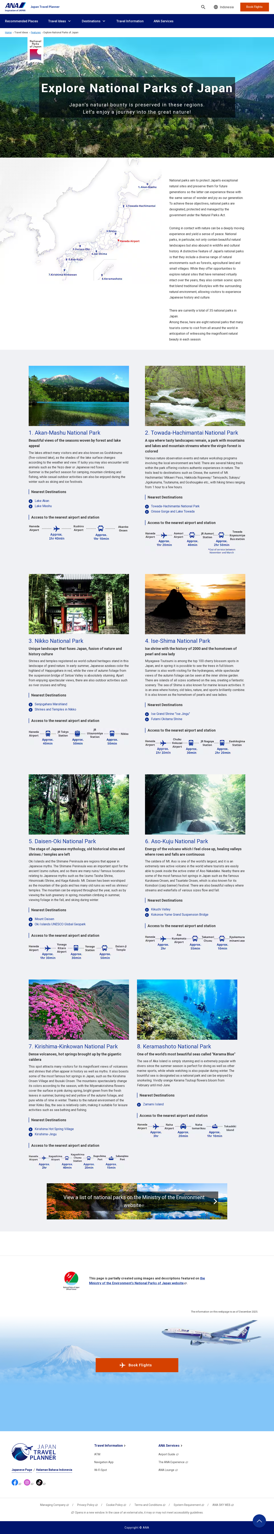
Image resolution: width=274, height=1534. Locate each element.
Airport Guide (166, 1454)
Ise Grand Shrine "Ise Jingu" (170, 714)
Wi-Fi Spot (100, 1470)
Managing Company (53, 1504)
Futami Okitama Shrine (166, 719)
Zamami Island (153, 1104)
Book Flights (140, 1365)
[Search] (203, 7)
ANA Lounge (166, 1470)
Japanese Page (22, 1469)
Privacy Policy (85, 1504)
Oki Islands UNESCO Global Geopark (60, 924)
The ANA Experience (171, 1462)
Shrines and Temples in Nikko (55, 709)
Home (8, 32)
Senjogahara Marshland (51, 704)
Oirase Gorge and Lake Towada (173, 511)
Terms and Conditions (148, 1504)
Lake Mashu (43, 506)
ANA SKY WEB (221, 1504)
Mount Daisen (44, 919)
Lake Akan (42, 501)
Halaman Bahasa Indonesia (54, 1469)
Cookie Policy (114, 1504)
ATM (97, 1454)
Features (36, 32)
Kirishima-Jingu (46, 1134)
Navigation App (104, 1462)
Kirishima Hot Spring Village (54, 1129)
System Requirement (187, 1504)
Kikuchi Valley (160, 909)
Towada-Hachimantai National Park (175, 506)
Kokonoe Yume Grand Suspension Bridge (179, 914)
